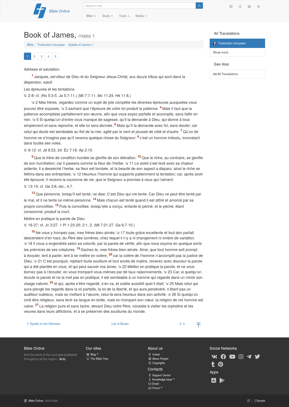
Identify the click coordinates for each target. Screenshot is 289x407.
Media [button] (140, 16)
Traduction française (51, 44)
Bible (30, 44)
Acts (62, 359)
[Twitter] (257, 356)
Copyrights (158, 363)
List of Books (120, 323)
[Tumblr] (213, 364)
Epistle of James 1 (81, 44)
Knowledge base (163, 379)
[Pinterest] (220, 364)
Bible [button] (90, 16)
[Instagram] (241, 356)
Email (155, 384)
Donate (260, 401)
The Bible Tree (99, 359)
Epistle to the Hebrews (44, 323)
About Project (160, 359)
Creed (156, 354)
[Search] (199, 5)
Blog (94, 354)
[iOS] (213, 380)
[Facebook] (223, 356)
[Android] (222, 380)
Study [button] (106, 16)
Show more (220, 52)
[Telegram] (249, 356)
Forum (157, 388)
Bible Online (59, 11)
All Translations (227, 74)
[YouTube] (232, 356)
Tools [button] (123, 16)
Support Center (161, 375)
